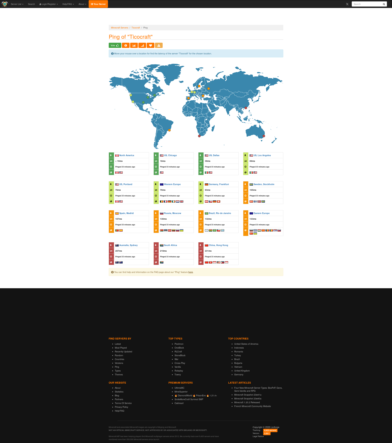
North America (126, 155)
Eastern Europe (262, 213)
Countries (119, 359)
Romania (238, 351)
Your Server (99, 4)
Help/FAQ (67, 4)
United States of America (246, 343)
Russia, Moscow (172, 213)
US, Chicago (170, 155)
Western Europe (172, 184)
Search (31, 4)
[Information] (126, 45)
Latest (118, 343)
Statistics (119, 391)
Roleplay (179, 370)
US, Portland (125, 184)
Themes (119, 374)
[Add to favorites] (150, 45)
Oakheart (179, 403)
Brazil (237, 359)
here (190, 272)
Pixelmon (179, 343)
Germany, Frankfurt (219, 184)
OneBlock (179, 347)
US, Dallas (214, 155)
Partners (119, 399)
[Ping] (142, 45)
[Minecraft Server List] (4, 4)
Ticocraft (136, 27)
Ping (117, 366)
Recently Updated (123, 351)
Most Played (121, 347)
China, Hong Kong (218, 245)
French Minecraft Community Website (252, 406)
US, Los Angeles (262, 155)
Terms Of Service (123, 403)
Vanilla (178, 366)
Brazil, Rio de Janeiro (220, 213)
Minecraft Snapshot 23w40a (247, 398)
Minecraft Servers (119, 27)
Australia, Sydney (128, 245)
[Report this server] (159, 45)
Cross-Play (180, 362)
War (176, 359)
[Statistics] (134, 45)
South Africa (170, 245)
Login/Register (48, 4)
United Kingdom (242, 370)
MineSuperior (181, 391)
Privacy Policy (121, 406)
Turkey (237, 355)
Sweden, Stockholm (264, 184)
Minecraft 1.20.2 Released (247, 402)
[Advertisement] (196, 17)
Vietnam (238, 366)
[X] (347, 4)
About (82, 4)
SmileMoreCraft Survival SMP (189, 399)
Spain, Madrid (126, 213)
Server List (16, 4)
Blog (117, 395)
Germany (238, 374)
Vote (113, 45)
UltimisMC (179, 387)
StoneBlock (180, 355)
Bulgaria (238, 362)
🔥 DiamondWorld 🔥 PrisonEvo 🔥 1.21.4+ (196, 395)
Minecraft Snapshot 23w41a (247, 394)
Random (119, 355)
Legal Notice (258, 436)
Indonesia (239, 347)
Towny (178, 374)
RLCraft (178, 351)
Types (118, 370)
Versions (119, 362)
